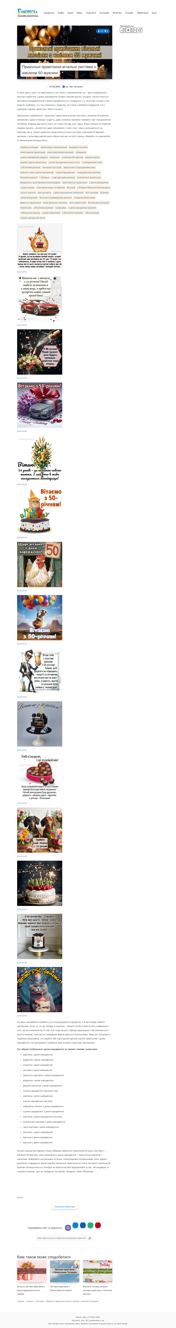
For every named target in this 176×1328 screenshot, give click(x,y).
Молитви (117, 13)
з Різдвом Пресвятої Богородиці (93, 188)
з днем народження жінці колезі (64, 162)
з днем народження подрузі (34, 157)
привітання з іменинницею (54, 147)
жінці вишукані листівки (55, 203)
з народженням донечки (88, 172)
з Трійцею (44, 177)
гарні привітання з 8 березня (50, 188)
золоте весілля (28, 193)
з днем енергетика (51, 213)
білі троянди (92, 193)
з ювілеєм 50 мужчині (72, 157)
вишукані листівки (78, 147)
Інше (154, 13)
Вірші (79, 13)
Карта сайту (81, 1317)
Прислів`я (91, 13)
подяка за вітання (29, 147)
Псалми (129, 13)
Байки (61, 13)
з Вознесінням (92, 213)
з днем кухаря (27, 188)
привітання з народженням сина (79, 167)
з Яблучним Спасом (30, 213)
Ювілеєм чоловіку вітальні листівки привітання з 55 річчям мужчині (97, 1290)
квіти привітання (77, 203)
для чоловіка (44, 193)
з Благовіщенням (28, 198)
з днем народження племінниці (68, 193)
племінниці (60, 208)
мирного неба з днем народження (37, 172)
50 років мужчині (28, 177)
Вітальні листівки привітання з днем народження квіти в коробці (31, 1290)
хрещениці (81, 152)
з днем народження (65, 172)
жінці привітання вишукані (60, 152)
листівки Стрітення (51, 167)
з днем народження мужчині (82, 208)
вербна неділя (92, 157)
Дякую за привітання (30, 203)
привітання (25, 208)
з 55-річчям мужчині (30, 167)
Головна (20, 1301)
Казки (70, 13)
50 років (71, 188)
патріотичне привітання (89, 177)
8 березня (55, 157)
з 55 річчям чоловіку (72, 213)
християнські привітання (74, 182)
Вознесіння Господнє (98, 203)
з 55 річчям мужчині (43, 208)
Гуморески (49, 13)
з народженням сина (92, 162)
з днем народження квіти (32, 218)
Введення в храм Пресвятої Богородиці (40, 182)
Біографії (104, 13)
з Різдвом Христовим (84, 198)
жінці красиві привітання (32, 152)
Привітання (142, 13)
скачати (22, 272)
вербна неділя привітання (33, 162)
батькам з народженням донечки (56, 198)
